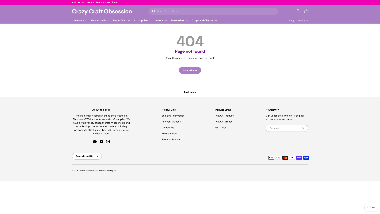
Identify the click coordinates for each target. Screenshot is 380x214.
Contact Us (168, 127)
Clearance (78, 20)
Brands (159, 20)
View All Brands (223, 121)
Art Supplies (141, 20)
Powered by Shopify (107, 170)
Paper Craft (120, 20)
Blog (291, 20)
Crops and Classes (203, 20)
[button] (306, 11)
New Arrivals (98, 20)
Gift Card (302, 20)
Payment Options (171, 121)
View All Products (225, 115)
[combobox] (213, 11)
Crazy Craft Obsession (88, 170)
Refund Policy (169, 133)
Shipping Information (173, 115)
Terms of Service (171, 139)
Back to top (190, 92)
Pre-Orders (178, 20)
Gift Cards (221, 127)
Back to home (190, 70)
